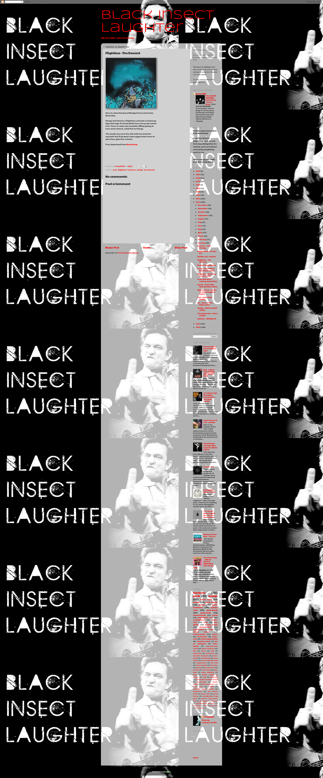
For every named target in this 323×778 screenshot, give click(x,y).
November (202, 208)
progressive (210, 667)
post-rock (205, 612)
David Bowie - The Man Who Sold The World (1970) (210, 446)
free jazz (214, 665)
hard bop (197, 705)
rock (204, 677)
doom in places (208, 684)
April (200, 232)
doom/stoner (205, 627)
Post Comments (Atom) (128, 253)
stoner (196, 602)
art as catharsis (205, 642)
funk (195, 675)
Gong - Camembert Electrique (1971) (206, 269)
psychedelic (198, 629)
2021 (198, 174)
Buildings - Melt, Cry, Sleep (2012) (206, 275)
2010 (198, 327)
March (201, 236)
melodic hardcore (200, 656)
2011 (198, 324)
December (202, 205)
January (201, 243)
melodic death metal (203, 689)
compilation (198, 620)
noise (203, 651)
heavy (198, 667)
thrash (196, 670)
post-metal (212, 602)
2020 (198, 178)
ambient (214, 677)
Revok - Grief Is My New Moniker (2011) (207, 285)
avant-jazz (201, 682)
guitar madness (208, 648)
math (211, 686)
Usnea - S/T (208, 467)
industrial (210, 653)
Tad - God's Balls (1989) (204, 298)
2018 (198, 185)
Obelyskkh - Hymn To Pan (209, 491)
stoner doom (201, 632)
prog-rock (214, 705)
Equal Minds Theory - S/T (207, 252)
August (201, 219)
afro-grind (203, 701)
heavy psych (211, 624)
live (194, 651)
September (203, 215)
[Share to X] (143, 166)
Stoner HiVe (201, 94)
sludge (140, 170)
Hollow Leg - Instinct (206, 256)
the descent (149, 170)
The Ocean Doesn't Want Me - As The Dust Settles (209, 514)
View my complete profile (209, 721)
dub (212, 651)
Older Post (180, 247)
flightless (122, 170)
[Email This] (139, 166)
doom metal (201, 665)
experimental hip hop (205, 703)
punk (196, 596)
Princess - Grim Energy (204, 247)
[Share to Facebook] (146, 166)
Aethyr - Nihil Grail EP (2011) (207, 309)
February (202, 239)
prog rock (205, 694)
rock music (199, 708)
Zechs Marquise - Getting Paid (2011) (207, 280)
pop (205, 705)
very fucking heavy (209, 660)
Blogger (167, 771)
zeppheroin (201, 663)
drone (215, 634)
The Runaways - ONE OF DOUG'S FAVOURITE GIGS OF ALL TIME (205, 562)
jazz (211, 629)
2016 (198, 188)
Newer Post (112, 247)
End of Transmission (206, 265)
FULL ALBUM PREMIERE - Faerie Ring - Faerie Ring (210, 100)
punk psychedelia (209, 639)
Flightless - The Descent (204, 261)
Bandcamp (132, 144)
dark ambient (207, 672)
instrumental (199, 634)
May (200, 229)
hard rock (198, 686)
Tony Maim (209, 717)
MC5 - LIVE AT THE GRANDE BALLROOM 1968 (209, 373)
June (200, 225)
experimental (199, 615)
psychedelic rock (205, 617)
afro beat (207, 670)
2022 (198, 171)
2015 (198, 191)
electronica (202, 636)
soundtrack (205, 658)
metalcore (197, 691)
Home (147, 247)
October (201, 212)
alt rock (214, 663)
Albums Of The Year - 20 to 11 (210, 535)
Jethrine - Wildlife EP (206, 318)
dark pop (214, 701)
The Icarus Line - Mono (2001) (207, 314)
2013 (198, 198)
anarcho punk (203, 641)
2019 (198, 181)
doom (202, 604)
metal (215, 615)
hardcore (131, 170)
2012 (198, 202)
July (199, 222)
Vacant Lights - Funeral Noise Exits (210, 348)
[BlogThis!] (141, 166)
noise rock (206, 599)
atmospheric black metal (207, 679)
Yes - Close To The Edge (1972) (205, 304)
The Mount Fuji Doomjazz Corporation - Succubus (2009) (210, 397)
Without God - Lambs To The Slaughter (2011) (207, 292)
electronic (197, 653)
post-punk (212, 610)
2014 (198, 195)
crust (115, 170)
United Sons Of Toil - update (210, 421)
